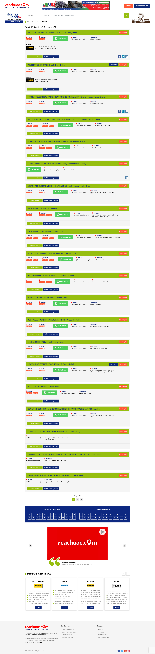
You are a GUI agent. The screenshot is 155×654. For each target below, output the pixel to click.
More (39, 607)
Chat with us (62, 38)
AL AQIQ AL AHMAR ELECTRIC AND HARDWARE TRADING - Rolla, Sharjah (57, 141)
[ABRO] (38, 585)
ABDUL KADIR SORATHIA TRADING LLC (39, 603)
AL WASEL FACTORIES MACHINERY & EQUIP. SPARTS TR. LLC (65, 590)
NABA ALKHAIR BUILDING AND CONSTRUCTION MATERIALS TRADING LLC (91, 599)
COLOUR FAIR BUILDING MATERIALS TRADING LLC (91, 604)
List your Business (67, 634)
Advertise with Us (142, 6)
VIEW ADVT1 (113, 65)
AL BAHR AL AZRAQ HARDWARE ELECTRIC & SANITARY (91, 595)
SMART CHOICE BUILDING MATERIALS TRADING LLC (65, 601)
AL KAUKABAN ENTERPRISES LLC (38, 592)
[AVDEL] (117, 585)
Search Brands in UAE (68, 637)
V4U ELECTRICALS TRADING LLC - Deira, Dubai (46, 65)
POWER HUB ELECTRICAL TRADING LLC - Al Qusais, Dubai (51, 364)
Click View (28, 39)
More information (35, 57)
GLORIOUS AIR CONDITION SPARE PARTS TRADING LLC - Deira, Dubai (55, 320)
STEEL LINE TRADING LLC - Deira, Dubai (43, 387)
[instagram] (128, 651)
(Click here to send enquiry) (78, 39)
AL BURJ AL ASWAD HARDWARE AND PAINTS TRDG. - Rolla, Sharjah (55, 432)
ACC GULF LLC (111, 592)
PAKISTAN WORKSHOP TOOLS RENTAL (65, 592)
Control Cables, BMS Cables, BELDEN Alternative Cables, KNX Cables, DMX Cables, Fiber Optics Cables (47, 48)
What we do (101, 632)
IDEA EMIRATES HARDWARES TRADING (65, 599)
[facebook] (119, 651)
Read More (40, 642)
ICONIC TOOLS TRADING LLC (37, 599)
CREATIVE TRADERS (34, 594)
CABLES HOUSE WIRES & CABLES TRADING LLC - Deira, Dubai (52, 33)
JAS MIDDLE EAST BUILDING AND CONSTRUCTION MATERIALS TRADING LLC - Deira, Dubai (64, 454)
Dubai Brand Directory (68, 629)
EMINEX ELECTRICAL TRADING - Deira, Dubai (45, 231)
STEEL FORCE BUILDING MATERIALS (65, 603)
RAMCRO (43, 22)
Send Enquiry (123, 32)
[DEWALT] (64, 585)
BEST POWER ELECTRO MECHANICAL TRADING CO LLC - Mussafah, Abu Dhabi (59, 186)
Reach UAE (28, 651)
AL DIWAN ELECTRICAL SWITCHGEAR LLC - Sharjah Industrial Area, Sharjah (58, 164)
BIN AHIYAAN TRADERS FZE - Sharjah (42, 209)
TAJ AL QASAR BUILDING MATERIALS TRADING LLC (91, 593)
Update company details (51, 57)
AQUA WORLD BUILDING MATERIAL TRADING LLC (91, 601)
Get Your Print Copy (103, 637)
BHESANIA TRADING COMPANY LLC (39, 590)
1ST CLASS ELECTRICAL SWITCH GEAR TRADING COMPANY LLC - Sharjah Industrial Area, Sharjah (67, 97)
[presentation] (30, 545)
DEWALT (64, 581)
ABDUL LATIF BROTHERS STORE (38, 601)
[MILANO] (90, 585)
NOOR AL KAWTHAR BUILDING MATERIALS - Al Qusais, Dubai (52, 253)
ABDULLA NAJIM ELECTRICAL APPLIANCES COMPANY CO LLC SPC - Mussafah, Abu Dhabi (64, 119)
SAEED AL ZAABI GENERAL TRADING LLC (91, 591)
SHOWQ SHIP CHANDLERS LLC (37, 597)
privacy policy (42, 634)
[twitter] (122, 651)
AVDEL (117, 581)
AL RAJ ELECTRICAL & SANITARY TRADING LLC (65, 594)
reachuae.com (46, 633)
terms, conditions (32, 634)
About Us (100, 629)
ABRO (38, 581)
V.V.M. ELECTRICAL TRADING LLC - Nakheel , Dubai (48, 298)
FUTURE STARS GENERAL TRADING (91, 597)
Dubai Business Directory (69, 632)
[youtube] (125, 651)
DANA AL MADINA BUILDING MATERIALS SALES (65, 597)
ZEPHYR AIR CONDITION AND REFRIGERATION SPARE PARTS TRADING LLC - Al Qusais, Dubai (65, 409)
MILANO (90, 581)
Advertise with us (103, 634)
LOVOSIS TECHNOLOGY (114, 590)
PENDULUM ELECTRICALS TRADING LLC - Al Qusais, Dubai (51, 276)
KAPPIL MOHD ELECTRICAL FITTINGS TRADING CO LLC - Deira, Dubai (55, 475)
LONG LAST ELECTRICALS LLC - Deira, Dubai (45, 342)
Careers (128, 6)
